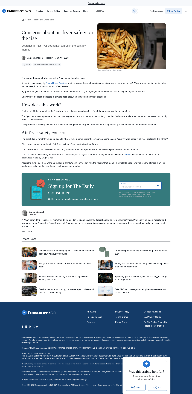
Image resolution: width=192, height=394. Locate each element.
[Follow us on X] (34, 327)
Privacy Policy (122, 311)
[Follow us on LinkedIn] (37, 327)
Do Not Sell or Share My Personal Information (155, 324)
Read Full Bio (27, 231)
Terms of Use (121, 316)
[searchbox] (115, 11)
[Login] (186, 11)
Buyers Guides (53, 11)
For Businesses (156, 11)
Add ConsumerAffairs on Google (48, 65)
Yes (138, 387)
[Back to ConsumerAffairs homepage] (23, 20)
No (159, 387)
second (127, 154)
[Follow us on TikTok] (30, 327)
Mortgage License (152, 311)
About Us (91, 311)
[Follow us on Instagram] (26, 327)
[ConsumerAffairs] (16, 11)
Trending (39, 11)
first (27, 154)
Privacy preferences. (96, 3)
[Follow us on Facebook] (23, 327)
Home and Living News (44, 19)
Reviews (71, 11)
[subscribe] (157, 185)
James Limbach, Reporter (40, 57)
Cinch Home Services (56, 83)
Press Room (121, 322)
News (85, 11)
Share (28, 65)
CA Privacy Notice (152, 316)
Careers (91, 322)
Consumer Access (38, 348)
